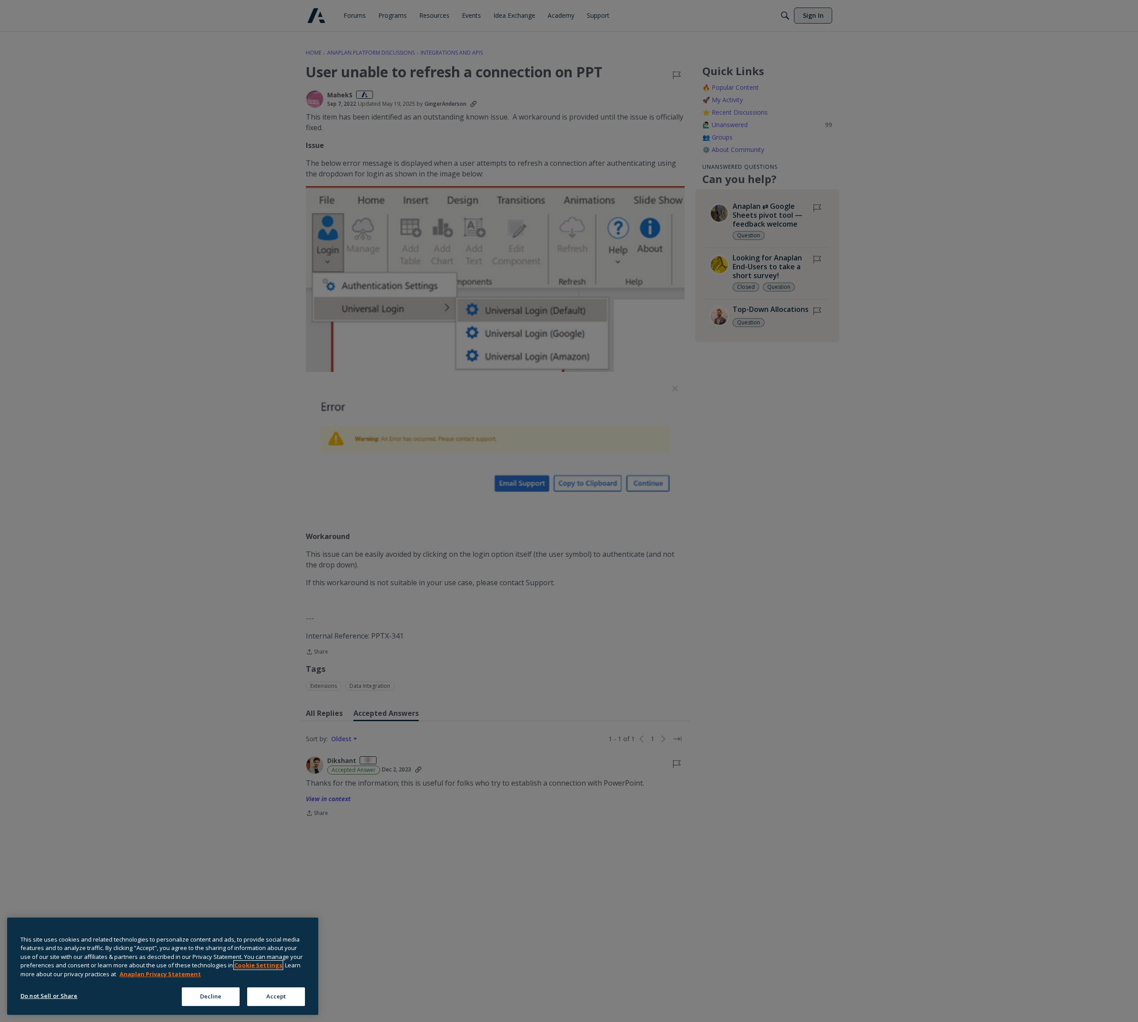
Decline (211, 996)
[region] (162, 966)
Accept (276, 996)
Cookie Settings (258, 965)
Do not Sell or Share (49, 996)
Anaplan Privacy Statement (160, 974)
